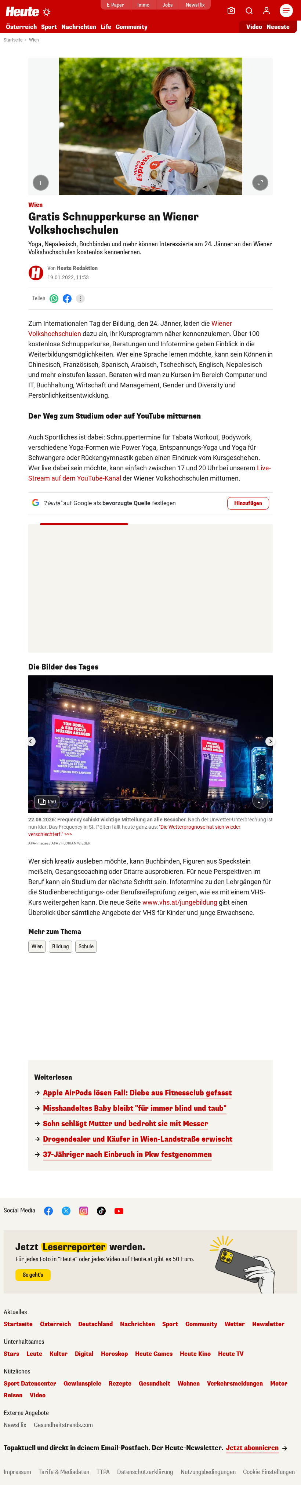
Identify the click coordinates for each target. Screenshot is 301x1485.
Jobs (168, 4)
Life (106, 27)
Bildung (60, 946)
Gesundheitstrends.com (63, 1425)
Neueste (278, 27)
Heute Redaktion (77, 268)
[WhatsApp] (54, 298)
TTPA (103, 1472)
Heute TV (231, 1354)
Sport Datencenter (30, 1383)
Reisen (13, 1395)
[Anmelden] (266, 10)
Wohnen (189, 1383)
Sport (49, 27)
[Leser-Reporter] (231, 10)
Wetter (235, 1324)
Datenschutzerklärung (145, 1472)
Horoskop (114, 1354)
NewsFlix (195, 4)
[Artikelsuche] (248, 10)
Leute (34, 1354)
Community (132, 27)
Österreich (21, 27)
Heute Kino (195, 1354)
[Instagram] (83, 1210)
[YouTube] (119, 1210)
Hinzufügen (248, 503)
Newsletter (268, 1324)
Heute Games (154, 1354)
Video (254, 27)
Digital (84, 1354)
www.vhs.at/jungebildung (179, 902)
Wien (34, 40)
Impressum (17, 1472)
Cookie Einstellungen (269, 1472)
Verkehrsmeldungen (235, 1383)
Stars (11, 1354)
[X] (66, 1210)
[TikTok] (101, 1210)
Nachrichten (137, 1324)
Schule (86, 946)
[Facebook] (67, 298)
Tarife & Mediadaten (64, 1472)
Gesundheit (154, 1383)
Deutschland (95, 1324)
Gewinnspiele (82, 1383)
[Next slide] (270, 741)
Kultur (59, 1354)
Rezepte (120, 1383)
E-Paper (115, 4)
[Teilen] (80, 298)
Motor (278, 1383)
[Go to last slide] (31, 741)
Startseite (13, 40)
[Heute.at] (22, 11)
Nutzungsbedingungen (208, 1472)
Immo (143, 4)
